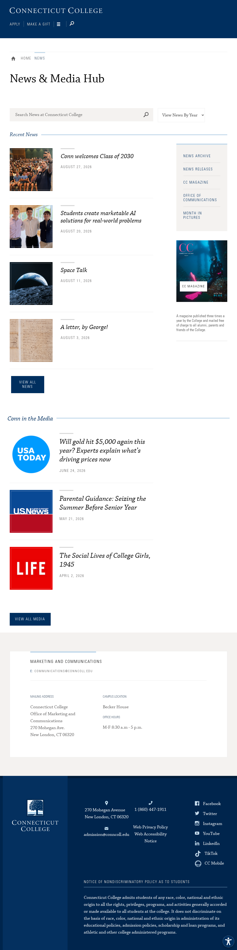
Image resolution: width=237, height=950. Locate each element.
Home (14, 59)
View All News (27, 384)
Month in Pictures (192, 215)
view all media (30, 619)
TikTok (211, 853)
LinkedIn (211, 844)
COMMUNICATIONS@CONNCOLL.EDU (61, 671)
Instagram (212, 824)
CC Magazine (196, 182)
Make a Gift (38, 24)
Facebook (212, 803)
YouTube (211, 834)
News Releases (198, 169)
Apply (15, 24)
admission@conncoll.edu (106, 834)
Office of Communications (200, 198)
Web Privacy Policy (150, 827)
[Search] (75, 24)
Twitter (210, 813)
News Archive (197, 156)
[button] (228, 941)
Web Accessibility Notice (150, 837)
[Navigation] (61, 24)
